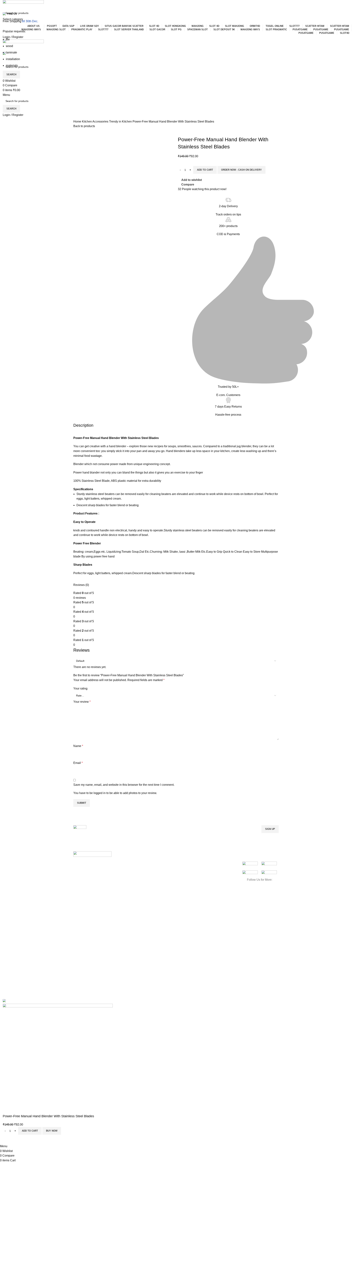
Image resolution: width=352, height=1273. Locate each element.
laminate (11, 52)
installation (13, 59)
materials (12, 65)
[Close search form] (4, 4)
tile (8, 39)
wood (9, 46)
